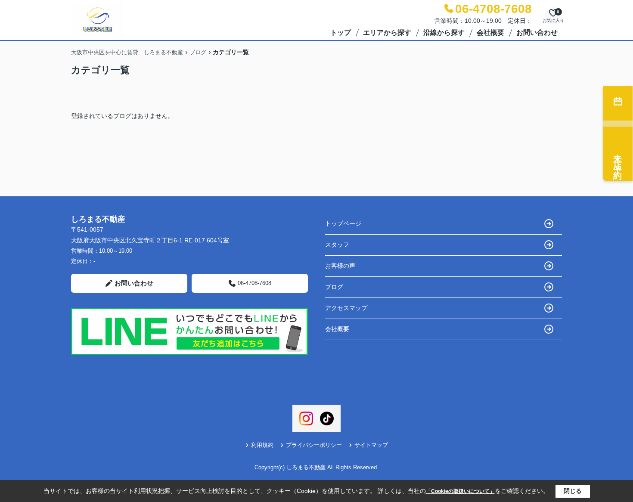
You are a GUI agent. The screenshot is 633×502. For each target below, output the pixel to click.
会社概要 (490, 32)
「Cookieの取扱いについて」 (460, 491)
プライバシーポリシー (314, 445)
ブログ (334, 286)
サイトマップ (371, 445)
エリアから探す (387, 32)
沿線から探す (444, 32)
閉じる (573, 490)
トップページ (343, 223)
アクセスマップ (346, 307)
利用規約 (262, 445)
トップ (340, 32)
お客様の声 (340, 265)
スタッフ (337, 244)
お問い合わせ (537, 32)
